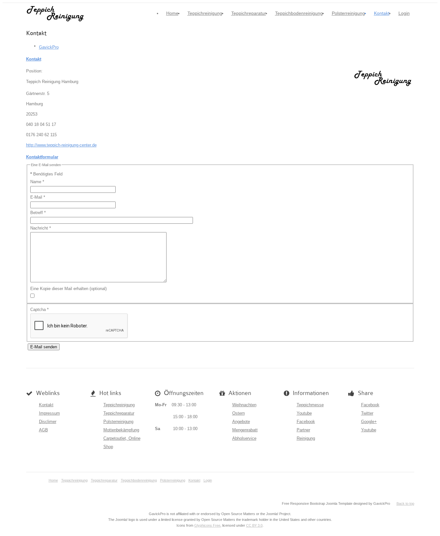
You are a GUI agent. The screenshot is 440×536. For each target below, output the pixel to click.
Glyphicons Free (207, 525)
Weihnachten (244, 404)
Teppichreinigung (204, 13)
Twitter (367, 413)
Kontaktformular (42, 157)
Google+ (369, 421)
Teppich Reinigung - (56, 13)
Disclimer (47, 421)
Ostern (238, 413)
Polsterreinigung (348, 13)
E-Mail (37, 197)
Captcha (39, 309)
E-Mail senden (43, 346)
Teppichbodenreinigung (299, 13)
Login (404, 13)
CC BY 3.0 (254, 525)
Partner (303, 430)
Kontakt (381, 13)
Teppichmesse (310, 404)
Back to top (405, 503)
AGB (43, 430)
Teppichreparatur (248, 13)
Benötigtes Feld (46, 174)
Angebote (241, 421)
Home (172, 13)
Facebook (306, 421)
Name (37, 181)
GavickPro (49, 47)
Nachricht (40, 228)
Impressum (49, 413)
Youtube (304, 413)
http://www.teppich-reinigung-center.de (61, 145)
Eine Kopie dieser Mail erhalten (59, 288)
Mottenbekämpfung (121, 430)
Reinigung (306, 438)
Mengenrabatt (245, 430)
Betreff (38, 212)
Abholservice (244, 438)
